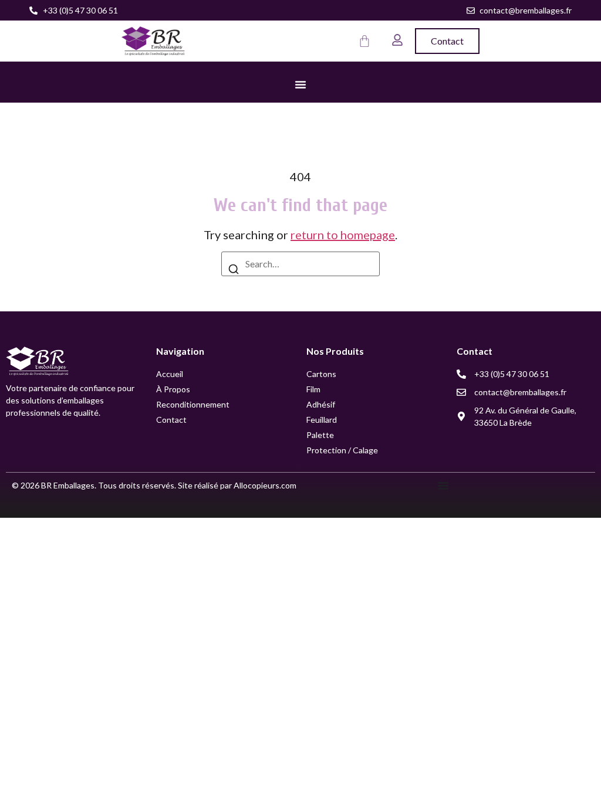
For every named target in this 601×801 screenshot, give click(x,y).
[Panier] (364, 41)
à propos (173, 389)
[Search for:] (300, 264)
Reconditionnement (192, 404)
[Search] (233, 270)
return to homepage (343, 235)
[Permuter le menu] (300, 84)
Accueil (169, 374)
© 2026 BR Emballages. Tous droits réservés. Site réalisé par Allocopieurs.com (154, 485)
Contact (171, 420)
